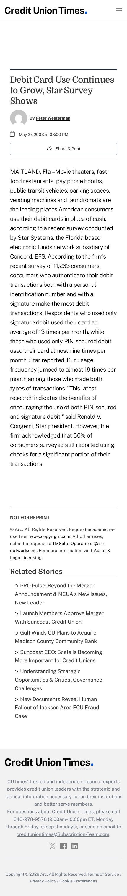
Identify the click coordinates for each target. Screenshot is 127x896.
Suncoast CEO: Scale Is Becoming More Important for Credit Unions (58, 656)
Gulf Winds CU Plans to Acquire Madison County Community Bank (56, 637)
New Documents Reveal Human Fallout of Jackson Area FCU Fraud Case (57, 707)
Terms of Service (103, 874)
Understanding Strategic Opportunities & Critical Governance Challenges (58, 679)
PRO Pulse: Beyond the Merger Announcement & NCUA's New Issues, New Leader (61, 594)
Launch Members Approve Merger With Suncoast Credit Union (59, 617)
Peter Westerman (53, 118)
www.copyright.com (50, 536)
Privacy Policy (43, 881)
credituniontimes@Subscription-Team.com (63, 834)
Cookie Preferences (78, 881)
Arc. (44, 874)
